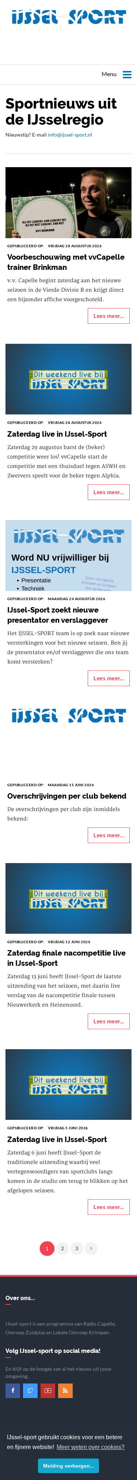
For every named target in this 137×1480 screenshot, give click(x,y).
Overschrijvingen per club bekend (66, 796)
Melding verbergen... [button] (68, 1466)
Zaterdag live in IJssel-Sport (57, 434)
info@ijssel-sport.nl (70, 134)
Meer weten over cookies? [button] (91, 1447)
